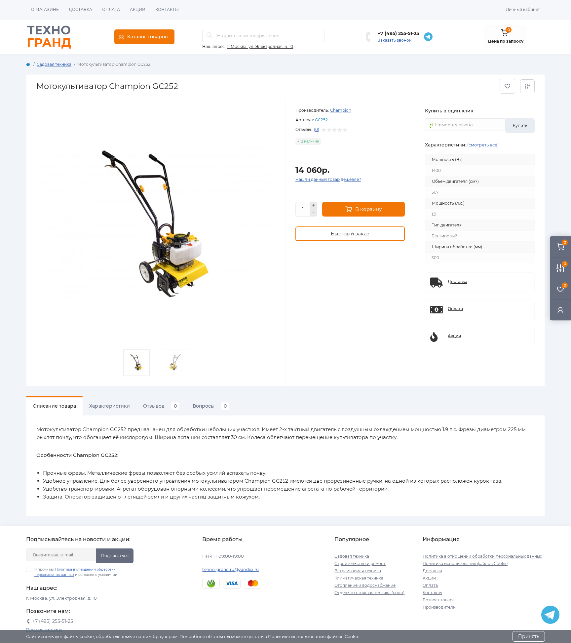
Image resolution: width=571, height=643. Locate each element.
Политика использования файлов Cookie (465, 563)
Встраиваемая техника (357, 570)
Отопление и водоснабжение (365, 585)
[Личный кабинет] (560, 310)
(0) (316, 129)
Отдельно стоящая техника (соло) (369, 592)
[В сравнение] (527, 86)
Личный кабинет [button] (523, 9)
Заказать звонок (394, 40)
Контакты (167, 9)
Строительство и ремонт (360, 563)
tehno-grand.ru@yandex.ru (230, 569)
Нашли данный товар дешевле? (328, 179)
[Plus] (313, 205)
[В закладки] (507, 86)
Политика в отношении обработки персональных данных (482, 556)
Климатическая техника (358, 578)
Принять (528, 636)
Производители (439, 607)
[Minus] (313, 213)
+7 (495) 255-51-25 (398, 33)
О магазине (45, 9)
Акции (137, 9)
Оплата (111, 9)
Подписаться (115, 555)
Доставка (80, 9)
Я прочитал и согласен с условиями (75, 572)
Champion (340, 110)
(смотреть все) (483, 144)
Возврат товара (439, 599)
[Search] (209, 35)
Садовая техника (54, 64)
